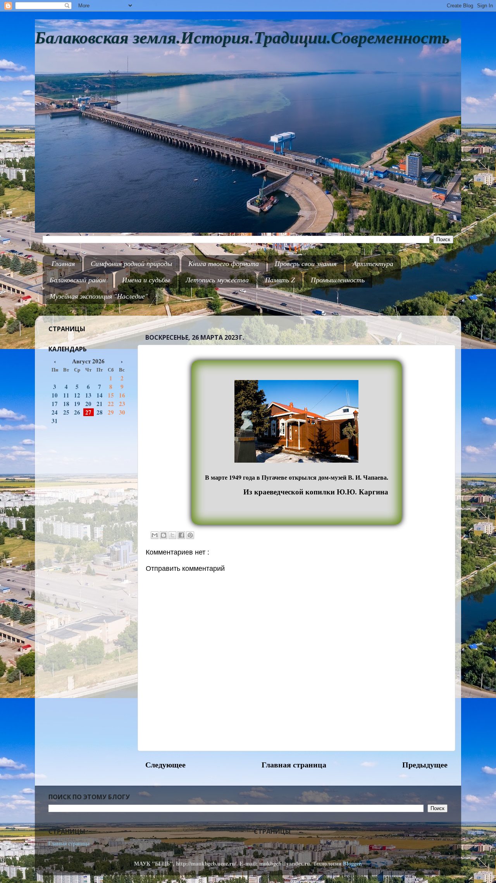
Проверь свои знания (305, 263)
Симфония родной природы (131, 263)
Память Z (280, 279)
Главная (63, 263)
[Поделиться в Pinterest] (190, 535)
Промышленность (338, 279)
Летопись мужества (217, 279)
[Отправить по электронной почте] (154, 535)
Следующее (165, 764)
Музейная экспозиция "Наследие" (99, 296)
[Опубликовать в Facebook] (181, 535)
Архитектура (373, 263)
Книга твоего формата (223, 263)
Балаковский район (78, 279)
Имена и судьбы (146, 279)
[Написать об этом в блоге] (163, 535)
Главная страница (294, 764)
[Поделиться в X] (172, 535)
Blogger (352, 863)
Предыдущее (425, 764)
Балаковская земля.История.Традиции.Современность (242, 37)
